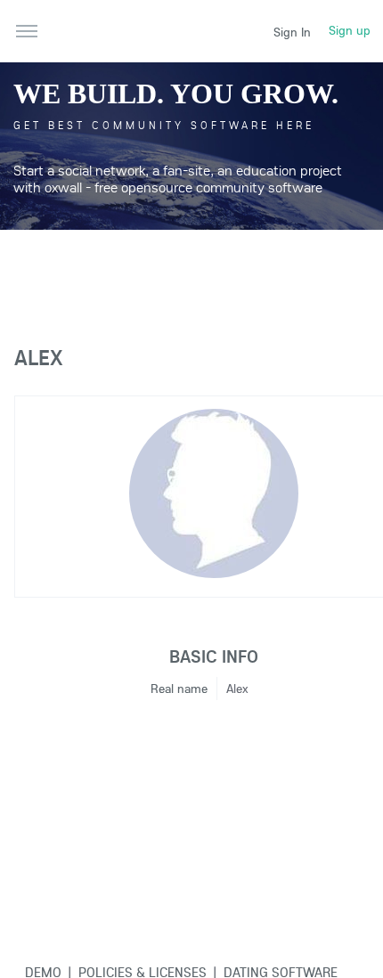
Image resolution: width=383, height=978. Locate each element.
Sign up (350, 30)
